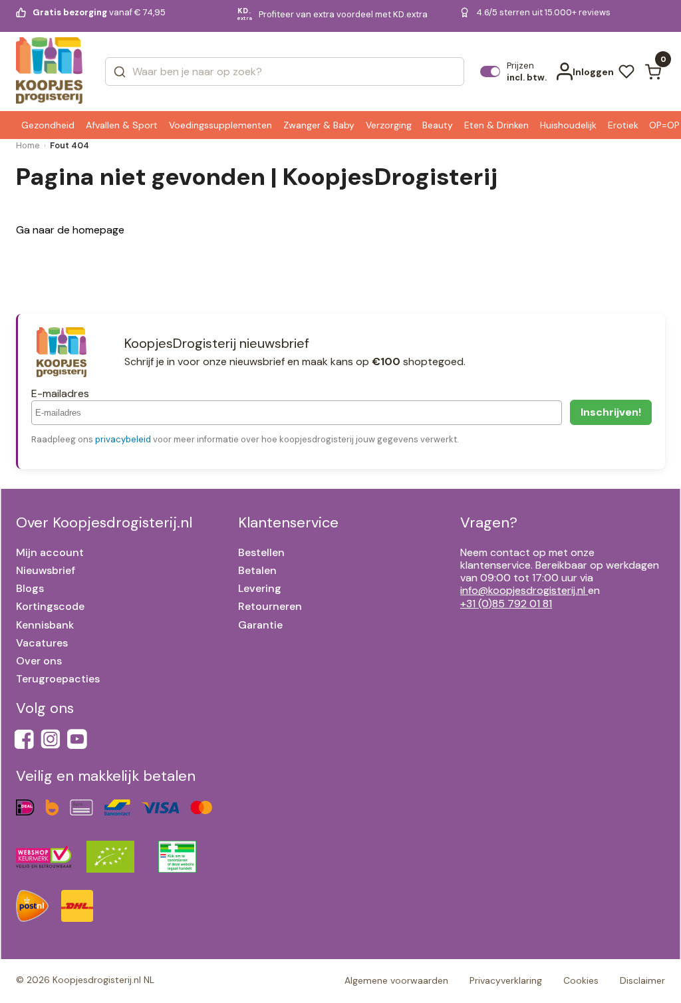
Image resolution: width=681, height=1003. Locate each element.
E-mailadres (60, 393)
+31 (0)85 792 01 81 (506, 604)
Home (28, 145)
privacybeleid (123, 439)
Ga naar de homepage (70, 230)
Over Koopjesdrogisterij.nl (104, 522)
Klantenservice (288, 522)
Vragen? (488, 522)
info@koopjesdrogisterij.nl (522, 590)
